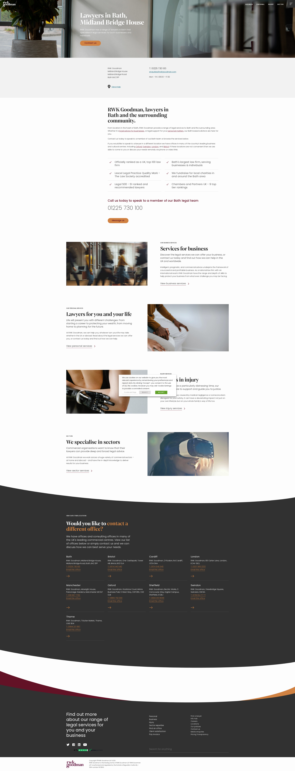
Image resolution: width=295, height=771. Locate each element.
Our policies (196, 727)
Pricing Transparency (199, 734)
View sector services (77, 471)
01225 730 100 (125, 208)
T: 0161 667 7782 (73, 595)
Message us (118, 221)
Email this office (73, 570)
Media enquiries (197, 732)
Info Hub (194, 719)
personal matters (176, 131)
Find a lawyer (196, 716)
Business (249, 4)
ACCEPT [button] (161, 392)
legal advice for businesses (131, 131)
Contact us (90, 43)
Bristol (166, 147)
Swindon (147, 147)
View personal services (79, 346)
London (155, 147)
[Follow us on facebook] (73, 744)
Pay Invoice (154, 734)
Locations (195, 724)
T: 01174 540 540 (115, 567)
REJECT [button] (145, 392)
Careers (194, 721)
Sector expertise (156, 725)
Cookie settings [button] (130, 392)
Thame (70, 617)
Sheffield (154, 585)
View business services (173, 284)
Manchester (73, 585)
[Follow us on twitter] (68, 744)
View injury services (171, 408)
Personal (260, 4)
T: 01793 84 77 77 (198, 595)
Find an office (155, 728)
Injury (271, 4)
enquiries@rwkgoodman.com (162, 72)
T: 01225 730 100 (157, 68)
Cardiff (153, 557)
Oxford (139, 147)
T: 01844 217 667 (73, 627)
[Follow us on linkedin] (79, 744)
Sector (280, 4)
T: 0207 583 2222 (198, 567)
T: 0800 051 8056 (156, 598)
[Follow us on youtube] (85, 744)
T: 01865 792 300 (115, 598)
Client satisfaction (157, 731)
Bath (69, 557)
